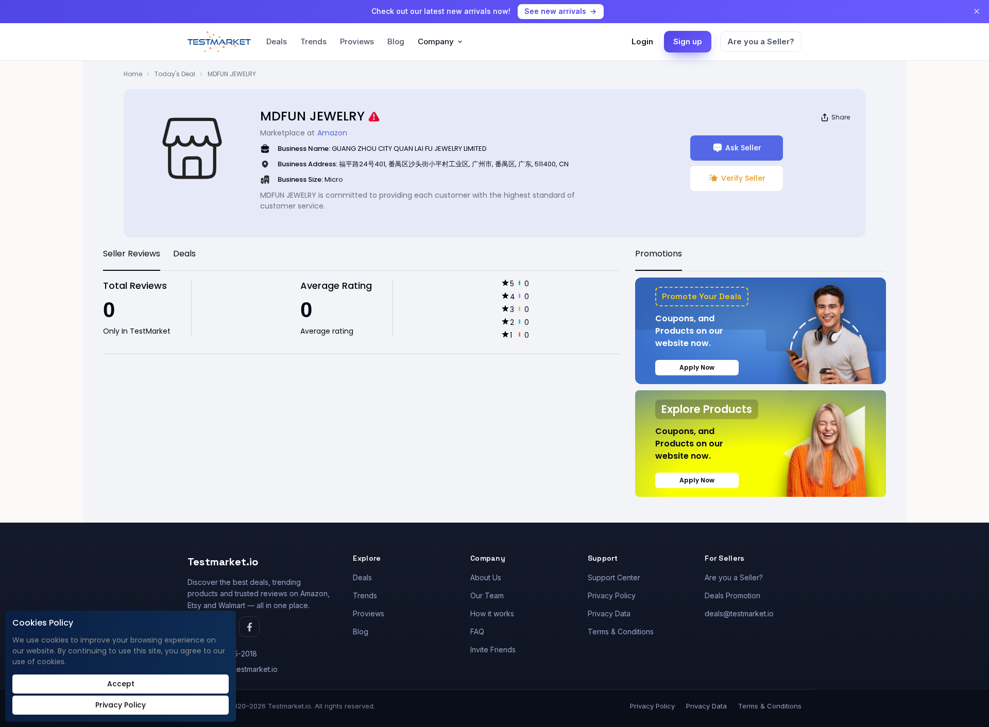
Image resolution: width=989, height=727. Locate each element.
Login (642, 41)
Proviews (357, 41)
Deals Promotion (732, 595)
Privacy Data (609, 613)
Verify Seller (743, 178)
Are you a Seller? (760, 41)
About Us (485, 577)
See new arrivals (555, 11)
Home (133, 74)
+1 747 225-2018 (229, 653)
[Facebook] (249, 626)
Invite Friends (493, 649)
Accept (120, 684)
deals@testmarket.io (739, 613)
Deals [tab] (184, 253)
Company (436, 41)
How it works (492, 613)
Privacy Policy (612, 595)
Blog (395, 41)
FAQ (477, 631)
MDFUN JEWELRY (232, 74)
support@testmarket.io (239, 669)
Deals (276, 41)
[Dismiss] (976, 11)
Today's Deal (175, 74)
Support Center (614, 577)
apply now (696, 367)
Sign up (687, 41)
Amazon (332, 133)
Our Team (487, 595)
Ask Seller (743, 148)
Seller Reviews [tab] (131, 253)
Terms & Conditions (621, 631)
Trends (313, 41)
